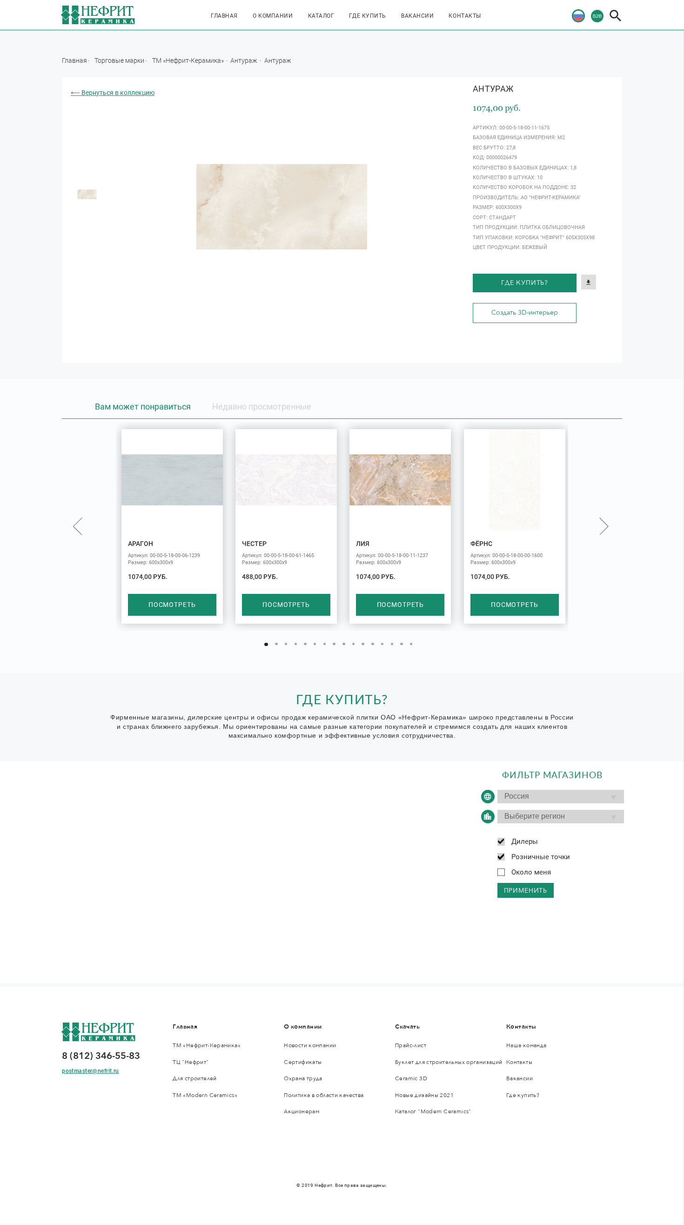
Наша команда (526, 1046)
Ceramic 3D (411, 1079)
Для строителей (194, 1079)
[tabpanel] (87, 194)
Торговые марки (119, 60)
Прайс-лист (410, 1046)
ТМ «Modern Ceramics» (205, 1095)
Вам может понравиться (143, 406)
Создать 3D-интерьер (524, 312)
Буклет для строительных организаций (448, 1062)
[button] (266, 644)
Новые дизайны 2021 (424, 1095)
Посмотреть (171, 604)
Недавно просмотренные (261, 406)
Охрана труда (303, 1079)
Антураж (244, 60)
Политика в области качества (323, 1095)
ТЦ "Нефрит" (190, 1062)
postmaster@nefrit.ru (90, 1071)
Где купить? (524, 282)
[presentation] (77, 526)
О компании (273, 16)
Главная (224, 16)
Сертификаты (303, 1062)
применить (526, 890)
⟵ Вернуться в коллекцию (112, 92)
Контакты (465, 16)
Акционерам (301, 1112)
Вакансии (417, 16)
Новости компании (310, 1046)
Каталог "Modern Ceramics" (433, 1112)
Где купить (367, 16)
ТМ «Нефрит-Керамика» (188, 60)
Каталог (321, 16)
